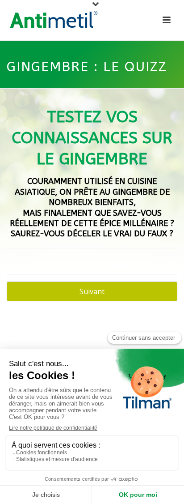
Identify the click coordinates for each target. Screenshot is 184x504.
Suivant (92, 291)
